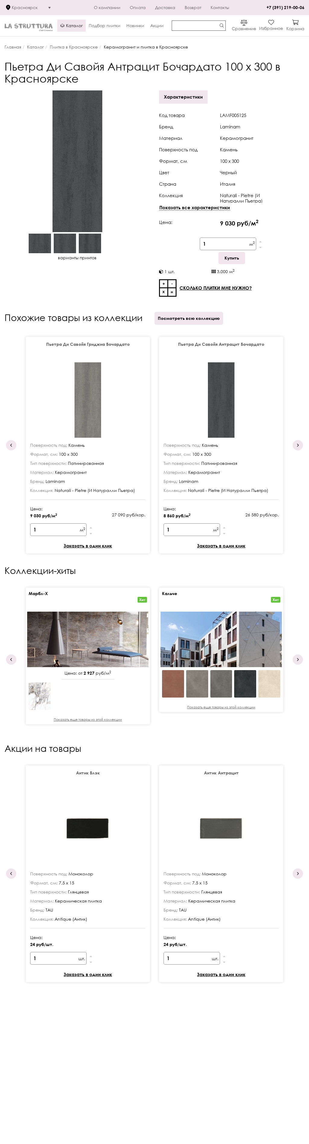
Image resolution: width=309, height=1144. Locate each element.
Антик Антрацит (221, 772)
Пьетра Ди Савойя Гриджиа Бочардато (88, 344)
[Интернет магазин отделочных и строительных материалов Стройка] (29, 25)
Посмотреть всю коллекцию (189, 318)
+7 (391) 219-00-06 (285, 7)
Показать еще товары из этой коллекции (88, 719)
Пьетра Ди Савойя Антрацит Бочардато (221, 344)
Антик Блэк (88, 772)
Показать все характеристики (194, 207)
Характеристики (183, 96)
